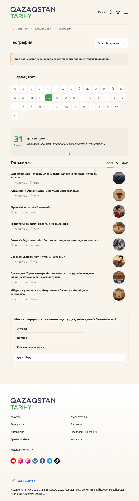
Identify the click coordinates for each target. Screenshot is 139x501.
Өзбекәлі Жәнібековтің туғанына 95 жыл (38, 256)
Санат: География (108, 43)
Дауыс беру (24, 357)
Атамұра (16, 416)
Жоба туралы (79, 416)
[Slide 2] (69, 154)
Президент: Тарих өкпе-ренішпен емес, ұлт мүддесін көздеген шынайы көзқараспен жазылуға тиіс (53, 275)
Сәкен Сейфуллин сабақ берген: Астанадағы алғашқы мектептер (54, 240)
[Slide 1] (67, 154)
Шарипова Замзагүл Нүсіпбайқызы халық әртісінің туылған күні (65, 143)
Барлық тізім (25, 77)
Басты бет (22, 28)
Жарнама (76, 439)
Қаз (101, 12)
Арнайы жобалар (20, 439)
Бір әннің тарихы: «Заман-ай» (31, 207)
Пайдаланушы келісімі (84, 431)
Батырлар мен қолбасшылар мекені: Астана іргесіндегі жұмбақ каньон (54, 175)
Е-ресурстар (18, 424)
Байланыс (77, 424)
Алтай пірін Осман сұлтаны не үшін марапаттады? (45, 190)
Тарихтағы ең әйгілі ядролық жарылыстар (39, 223)
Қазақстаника (43, 28)
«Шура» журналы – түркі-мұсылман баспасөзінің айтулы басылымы (49, 292)
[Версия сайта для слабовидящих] (118, 12)
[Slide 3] (72, 154)
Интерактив (17, 431)
